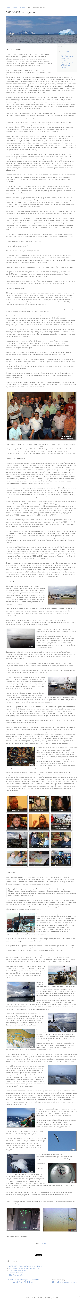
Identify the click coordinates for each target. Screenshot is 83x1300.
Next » (44, 1244)
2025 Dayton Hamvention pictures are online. (24, 1268)
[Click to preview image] (41, 29)
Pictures (47, 1298)
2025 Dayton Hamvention (17, 1271)
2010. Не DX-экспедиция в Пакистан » (64, 1282)
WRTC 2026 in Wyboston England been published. (26, 1266)
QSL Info (55, 1298)
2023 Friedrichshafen (16, 1275)
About (15, 7)
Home (8, 7)
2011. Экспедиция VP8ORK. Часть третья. (67, 65)
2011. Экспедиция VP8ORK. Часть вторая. (67, 58)
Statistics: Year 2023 (16, 1273)
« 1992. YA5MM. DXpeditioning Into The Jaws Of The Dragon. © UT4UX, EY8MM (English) (23, 1281)
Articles (22, 7)
